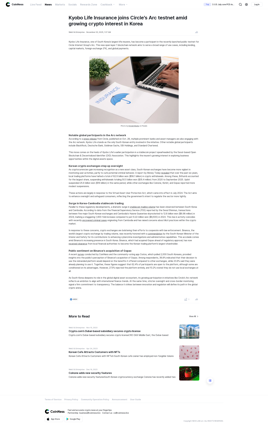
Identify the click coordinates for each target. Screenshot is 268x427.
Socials (72, 4)
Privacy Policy (71, 399)
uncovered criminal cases (94, 220)
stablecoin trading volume (142, 207)
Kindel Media (134, 126)
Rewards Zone (88, 4)
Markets (60, 4)
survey (81, 254)
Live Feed (35, 4)
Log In (256, 4)
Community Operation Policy (95, 399)
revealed (165, 173)
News (48, 4)
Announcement (119, 399)
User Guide (135, 399)
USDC (75, 299)
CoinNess (17, 4)
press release (90, 139)
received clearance (78, 243)
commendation (155, 233)
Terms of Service (53, 399)
